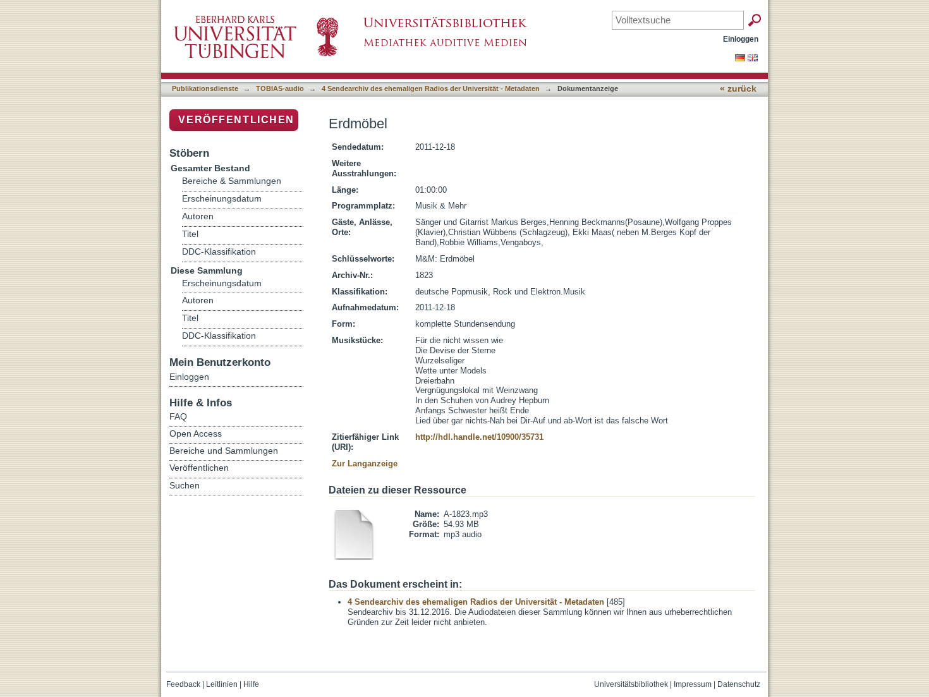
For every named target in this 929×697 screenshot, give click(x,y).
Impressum (693, 684)
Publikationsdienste (205, 88)
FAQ (178, 416)
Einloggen (740, 39)
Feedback (183, 684)
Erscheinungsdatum (222, 198)
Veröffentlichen (236, 119)
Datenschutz (738, 684)
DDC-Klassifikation (219, 252)
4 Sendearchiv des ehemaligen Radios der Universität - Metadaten (431, 88)
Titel (190, 234)
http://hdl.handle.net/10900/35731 (479, 437)
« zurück (738, 89)
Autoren (198, 216)
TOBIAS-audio (280, 88)
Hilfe (251, 684)
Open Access (195, 433)
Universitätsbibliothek (631, 684)
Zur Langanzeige (365, 463)
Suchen (184, 485)
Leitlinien (222, 684)
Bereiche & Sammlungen (231, 181)
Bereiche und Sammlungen (223, 450)
